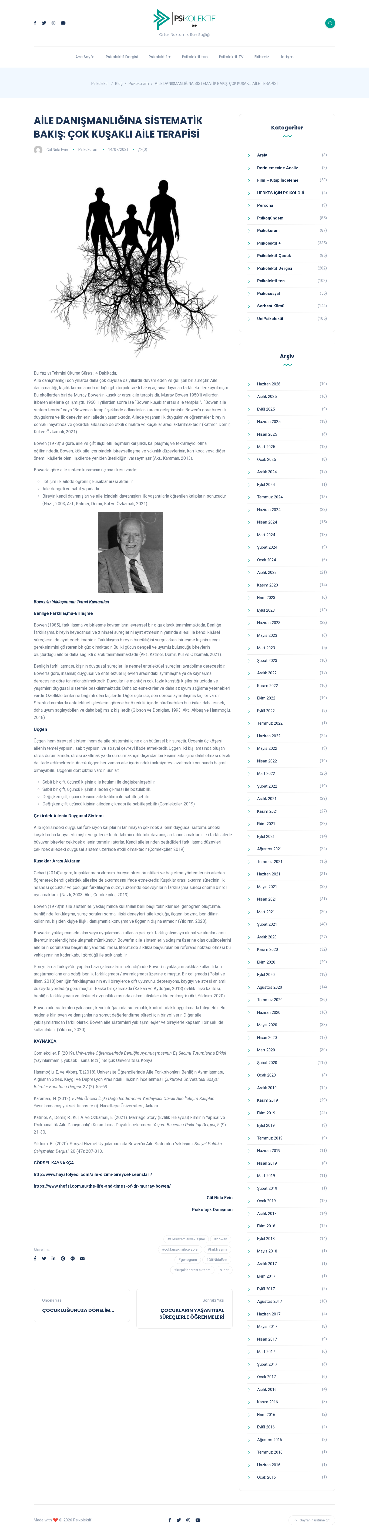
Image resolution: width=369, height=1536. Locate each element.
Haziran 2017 (268, 1314)
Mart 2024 (266, 534)
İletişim (287, 56)
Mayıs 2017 (267, 1326)
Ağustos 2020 (269, 987)
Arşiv (262, 155)
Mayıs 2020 (267, 1024)
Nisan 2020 (267, 1037)
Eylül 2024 (266, 484)
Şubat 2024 (267, 547)
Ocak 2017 (266, 1376)
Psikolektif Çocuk (274, 255)
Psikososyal (268, 293)
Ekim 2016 (266, 1414)
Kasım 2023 (267, 585)
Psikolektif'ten (271, 280)
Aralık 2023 (267, 572)
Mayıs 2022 (267, 748)
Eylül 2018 (266, 1238)
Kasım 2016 (267, 1402)
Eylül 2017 (266, 1289)
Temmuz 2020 (270, 999)
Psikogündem (270, 218)
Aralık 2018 (267, 1213)
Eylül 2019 (266, 1125)
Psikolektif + (160, 56)
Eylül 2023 (266, 610)
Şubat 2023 (267, 660)
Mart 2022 (266, 773)
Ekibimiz (261, 56)
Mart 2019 (266, 1175)
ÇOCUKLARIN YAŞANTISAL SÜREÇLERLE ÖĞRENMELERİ (191, 1313)
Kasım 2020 (267, 949)
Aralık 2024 (267, 471)
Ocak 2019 (266, 1200)
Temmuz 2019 (270, 1138)
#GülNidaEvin (216, 1260)
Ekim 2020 (266, 962)
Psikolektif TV (231, 56)
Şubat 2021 (267, 924)
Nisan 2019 (267, 1163)
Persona (265, 205)
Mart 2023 (266, 647)
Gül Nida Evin (57, 149)
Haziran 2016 (268, 1464)
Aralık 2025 (267, 396)
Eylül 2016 (266, 1427)
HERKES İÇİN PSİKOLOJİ (280, 193)
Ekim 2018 (266, 1226)
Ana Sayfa (85, 56)
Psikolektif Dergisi (122, 56)
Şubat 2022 (267, 786)
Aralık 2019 (267, 1087)
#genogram (188, 1260)
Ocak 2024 (266, 560)
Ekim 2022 (266, 698)
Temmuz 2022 (270, 723)
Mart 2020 (266, 1050)
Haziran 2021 (268, 874)
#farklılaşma (217, 1249)
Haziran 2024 (268, 509)
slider (224, 1270)
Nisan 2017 (267, 1339)
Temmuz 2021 (270, 861)
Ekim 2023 (266, 597)
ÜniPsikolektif (270, 318)
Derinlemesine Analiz (277, 167)
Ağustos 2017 (269, 1301)
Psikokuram (88, 149)
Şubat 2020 (267, 1062)
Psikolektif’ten (195, 56)
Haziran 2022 (268, 736)
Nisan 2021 (267, 899)
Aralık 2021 (267, 798)
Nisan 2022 (267, 761)
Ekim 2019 (266, 1113)
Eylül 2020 (266, 974)
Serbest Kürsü (270, 306)
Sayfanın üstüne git (315, 1520)
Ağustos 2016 (269, 1439)
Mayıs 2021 (267, 886)
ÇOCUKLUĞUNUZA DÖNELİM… (78, 1310)
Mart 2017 (266, 1351)
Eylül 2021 (266, 836)
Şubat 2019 (267, 1188)
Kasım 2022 (267, 685)
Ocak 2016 (266, 1477)
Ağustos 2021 (269, 849)
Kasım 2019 (267, 1100)
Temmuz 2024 (270, 497)
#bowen (220, 1239)
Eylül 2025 (266, 409)
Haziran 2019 (268, 1150)
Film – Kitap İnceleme (277, 180)
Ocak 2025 (266, 459)
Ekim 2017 (266, 1276)
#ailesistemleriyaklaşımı (186, 1239)
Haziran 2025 (268, 421)
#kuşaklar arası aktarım (192, 1270)
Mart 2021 (266, 911)
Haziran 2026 (268, 384)
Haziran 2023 (268, 622)
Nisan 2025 (267, 434)
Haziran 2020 (268, 1012)
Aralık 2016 (267, 1389)
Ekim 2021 (266, 823)
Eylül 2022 (266, 710)
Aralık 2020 (267, 937)
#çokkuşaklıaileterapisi (180, 1249)
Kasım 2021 (267, 811)
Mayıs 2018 (267, 1251)
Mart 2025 (266, 446)
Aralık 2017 (267, 1263)
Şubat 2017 (267, 1364)
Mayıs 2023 (267, 635)
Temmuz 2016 (270, 1452)
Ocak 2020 (266, 1075)
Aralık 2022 (267, 673)
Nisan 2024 (267, 522)
